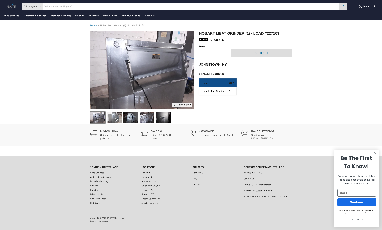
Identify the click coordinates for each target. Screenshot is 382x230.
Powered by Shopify (99, 221)
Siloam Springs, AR (151, 198)
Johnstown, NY (148, 181)
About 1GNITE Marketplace (258, 184)
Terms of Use (199, 172)
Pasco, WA (147, 190)
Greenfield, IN (148, 177)
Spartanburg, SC (149, 203)
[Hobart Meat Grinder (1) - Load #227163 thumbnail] (97, 117)
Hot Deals (150, 15)
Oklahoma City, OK (150, 185)
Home (93, 25)
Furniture (94, 15)
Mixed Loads (110, 15)
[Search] (343, 6)
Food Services (11, 15)
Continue (357, 202)
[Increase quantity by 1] (225, 53)
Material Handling (61, 15)
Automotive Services (35, 15)
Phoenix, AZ (147, 194)
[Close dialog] (375, 153)
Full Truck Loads (131, 15)
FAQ (195, 178)
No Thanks (356, 219)
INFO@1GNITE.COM (255, 172)
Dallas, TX (146, 172)
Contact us (249, 178)
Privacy (196, 184)
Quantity (203, 46)
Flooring (79, 15)
